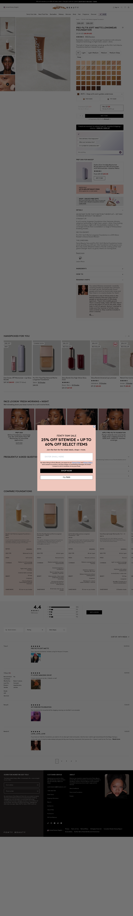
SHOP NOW (66, 471)
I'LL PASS (66, 477)
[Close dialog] (94, 426)
